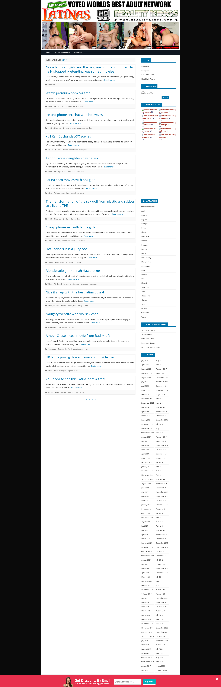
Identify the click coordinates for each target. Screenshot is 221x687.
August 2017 (146, 666)
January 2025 (146, 394)
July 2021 (144, 526)
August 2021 (146, 522)
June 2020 (145, 568)
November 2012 (162, 547)
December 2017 (147, 653)
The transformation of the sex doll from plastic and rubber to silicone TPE (90, 203)
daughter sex (61, 171)
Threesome (52, 349)
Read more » (109, 80)
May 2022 (145, 492)
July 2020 (144, 564)
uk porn (70, 371)
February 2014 (161, 483)
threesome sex (82, 349)
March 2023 (145, 458)
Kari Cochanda (62, 150)
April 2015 (159, 433)
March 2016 (160, 407)
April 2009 (159, 662)
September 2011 (162, 573)
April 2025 (145, 386)
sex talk (71, 327)
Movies (144, 275)
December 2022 (147, 471)
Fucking (144, 241)
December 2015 (162, 420)
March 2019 (145, 611)
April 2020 (145, 573)
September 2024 (147, 403)
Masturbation (146, 262)
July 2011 (159, 577)
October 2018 (146, 632)
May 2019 (145, 606)
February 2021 (146, 543)
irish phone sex (70, 128)
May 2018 (145, 645)
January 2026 (146, 369)
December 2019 (147, 590)
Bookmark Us (147, 93)
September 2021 (147, 517)
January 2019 (146, 619)
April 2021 (145, 534)
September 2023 (147, 433)
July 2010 (159, 615)
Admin (64, 60)
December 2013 (162, 492)
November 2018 (147, 628)
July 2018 (144, 640)
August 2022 (146, 483)
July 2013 (159, 513)
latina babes (73, 150)
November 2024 (147, 399)
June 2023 (145, 445)
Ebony (143, 232)
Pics (142, 279)
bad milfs (63, 349)
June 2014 (159, 467)
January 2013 (161, 539)
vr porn (85, 306)
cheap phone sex (63, 240)
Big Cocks (145, 66)
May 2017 (159, 360)
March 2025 (145, 390)
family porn (72, 349)
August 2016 (160, 394)
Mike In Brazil (146, 266)
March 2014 (160, 479)
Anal (143, 211)
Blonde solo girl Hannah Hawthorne (73, 270)
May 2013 (159, 522)
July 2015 (159, 424)
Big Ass (50, 150)
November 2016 (162, 382)
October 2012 (161, 551)
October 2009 (161, 636)
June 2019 (145, 602)
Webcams (51, 85)
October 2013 (161, 500)
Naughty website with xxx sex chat (72, 314)
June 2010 (159, 619)
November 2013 (162, 496)
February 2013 (161, 534)
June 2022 (145, 488)
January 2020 (146, 585)
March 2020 (145, 577)
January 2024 (146, 420)
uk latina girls (61, 371)
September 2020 (147, 556)
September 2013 (162, 505)
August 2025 (146, 377)
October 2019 (146, 594)
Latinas (50, 240)
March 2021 (145, 539)
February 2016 (161, 411)
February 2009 (161, 670)
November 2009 (162, 632)
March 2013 (160, 530)
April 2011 (159, 585)
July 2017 (144, 670)
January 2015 (161, 441)
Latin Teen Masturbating (150, 347)
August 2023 (146, 437)
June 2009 (159, 653)
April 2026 (145, 365)
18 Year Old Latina (148, 330)
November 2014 (162, 445)
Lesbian (144, 253)
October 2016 (161, 386)
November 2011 (162, 568)
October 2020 (146, 551)
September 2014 (162, 454)
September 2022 (147, 479)
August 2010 (160, 611)
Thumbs (144, 300)
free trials (60, 106)
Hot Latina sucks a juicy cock (67, 249)
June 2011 (159, 581)
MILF (143, 270)
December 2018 (147, 624)
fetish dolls (69, 219)
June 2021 (145, 530)
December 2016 (162, 377)
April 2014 (159, 475)
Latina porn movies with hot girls (70, 179)
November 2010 (162, 602)
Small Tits (145, 287)
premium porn (78, 106)
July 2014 (159, 462)
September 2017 (147, 662)
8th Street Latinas (54, 128)
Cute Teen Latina (147, 339)
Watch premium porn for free (68, 93)
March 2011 (160, 590)
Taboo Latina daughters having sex (72, 158)
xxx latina (77, 262)
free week (68, 106)
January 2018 (146, 649)
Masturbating (52, 327)
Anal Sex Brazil (146, 334)
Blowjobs (144, 224)
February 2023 (146, 462)
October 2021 (146, 513)
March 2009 (160, 666)
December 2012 (162, 543)
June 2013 (159, 517)
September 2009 (162, 640)
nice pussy (93, 284)
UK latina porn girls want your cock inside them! (81, 357)
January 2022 (146, 505)
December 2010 (162, 598)
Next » (94, 399)
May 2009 (159, 657)
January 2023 (146, 467)
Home (47, 52)
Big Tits (50, 392)
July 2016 (159, 399)
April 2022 (145, 496)
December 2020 (147, 547)
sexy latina (80, 392)
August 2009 (160, 645)
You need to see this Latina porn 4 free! (75, 379)
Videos (50, 106)
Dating (143, 228)
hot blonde (84, 284)
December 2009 (162, 628)
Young (143, 317)
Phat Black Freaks (148, 79)
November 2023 (147, 428)
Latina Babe (61, 392)
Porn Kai (78, 52)
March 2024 (145, 416)
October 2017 (146, 657)
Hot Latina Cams (147, 75)
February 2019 (146, 615)
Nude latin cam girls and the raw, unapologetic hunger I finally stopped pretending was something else (89, 69)
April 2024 (145, 411)
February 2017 (161, 369)
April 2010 (159, 624)
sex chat (89, 128)
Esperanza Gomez (148, 343)
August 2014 (160, 458)
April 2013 (159, 526)
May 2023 (145, 449)
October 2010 (161, 606)
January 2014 (161, 488)
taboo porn (80, 171)
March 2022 (145, 500)
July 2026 (144, 360)
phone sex (81, 128)
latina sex (69, 262)
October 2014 (161, 449)
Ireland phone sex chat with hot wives (74, 114)
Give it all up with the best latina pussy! (75, 292)
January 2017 (161, 373)
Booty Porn (145, 70)
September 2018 (147, 636)
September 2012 (162, 556)
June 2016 (159, 403)
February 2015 (161, 437)
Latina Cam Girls (62, 52)
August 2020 (146, 560)
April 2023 (145, 454)
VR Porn (56, 306)
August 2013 (160, 509)
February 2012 (161, 564)
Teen (143, 291)
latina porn (83, 150)
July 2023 (144, 441)
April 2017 (159, 365)
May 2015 (159, 428)
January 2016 (161, 416)
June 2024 (145, 407)
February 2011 (161, 594)
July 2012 (159, 560)
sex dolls (77, 219)
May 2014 (159, 471)
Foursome (145, 236)
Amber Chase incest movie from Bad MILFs (78, 335)
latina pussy (79, 193)
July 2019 (144, 598)
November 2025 (147, 373)
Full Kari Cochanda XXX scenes (68, 136)
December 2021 (147, 509)
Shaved (144, 283)
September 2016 (162, 390)
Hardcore (144, 245)
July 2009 (159, 649)
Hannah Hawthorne (64, 284)
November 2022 (147, 475)
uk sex (76, 371)
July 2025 (144, 382)
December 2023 (147, 424)
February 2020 (146, 581)
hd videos (75, 284)
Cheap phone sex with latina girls (70, 227)
